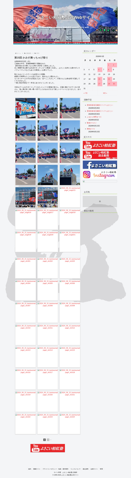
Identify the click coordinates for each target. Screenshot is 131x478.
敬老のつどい (92, 123)
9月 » (105, 93)
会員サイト (94, 469)
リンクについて (76, 469)
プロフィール (43, 43)
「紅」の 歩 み (30, 43)
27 (99, 84)
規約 (29, 469)
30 (114, 84)
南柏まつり (91, 129)
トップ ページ (18, 43)
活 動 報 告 (76, 43)
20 (99, 79)
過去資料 (85, 469)
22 (109, 79)
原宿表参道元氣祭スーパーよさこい (100, 105)
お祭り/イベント (57, 43)
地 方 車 (88, 43)
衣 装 (67, 43)
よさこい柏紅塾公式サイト (70, 475)
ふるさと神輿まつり (94, 117)
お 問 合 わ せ (100, 43)
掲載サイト (36, 469)
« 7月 (86, 93)
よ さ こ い (110, 43)
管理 (101, 469)
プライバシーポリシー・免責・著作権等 (55, 469)
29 (109, 84)
